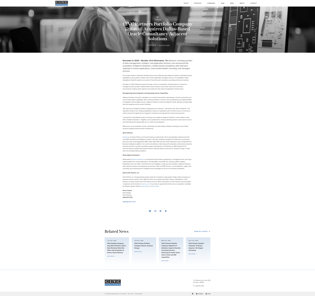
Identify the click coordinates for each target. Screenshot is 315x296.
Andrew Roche (145, 186)
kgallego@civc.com (129, 202)
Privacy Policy (123, 294)
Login (208, 294)
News (232, 3)
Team (222, 3)
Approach (197, 3)
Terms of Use (131, 294)
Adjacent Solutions (137, 159)
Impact (242, 3)
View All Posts (201, 231)
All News (109, 13)
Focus (186, 3)
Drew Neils (155, 186)
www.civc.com (145, 184)
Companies (211, 3)
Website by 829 (138, 294)
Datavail (125, 137)
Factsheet (200, 294)
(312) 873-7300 (199, 286)
